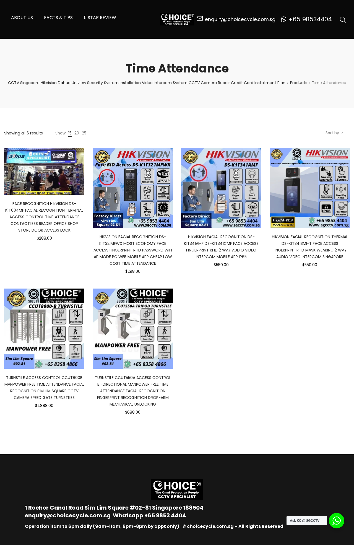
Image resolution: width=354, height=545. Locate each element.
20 (76, 133)
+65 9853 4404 (165, 515)
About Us (22, 17)
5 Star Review (100, 17)
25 (84, 133)
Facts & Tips (58, 17)
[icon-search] (343, 19)
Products (298, 82)
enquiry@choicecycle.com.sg (68, 515)
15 (70, 133)
